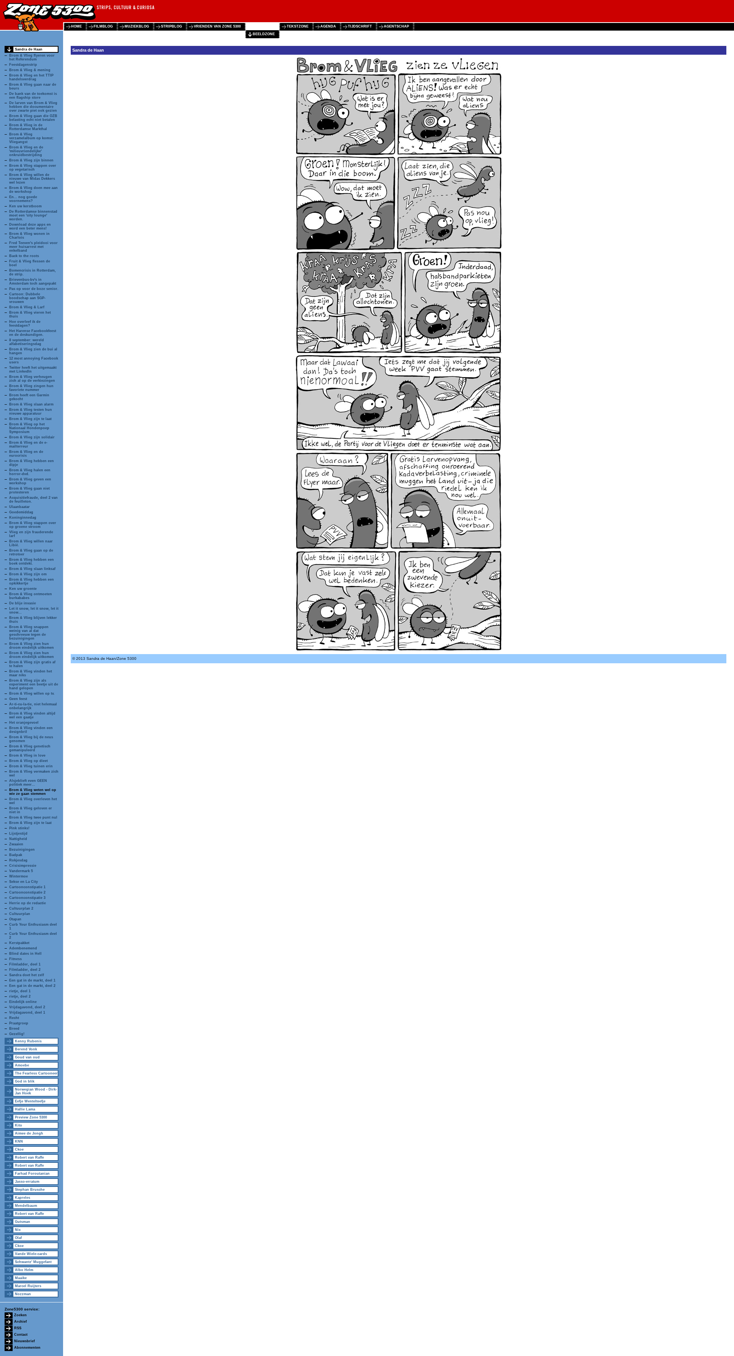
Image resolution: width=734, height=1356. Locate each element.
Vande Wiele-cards (31, 1254)
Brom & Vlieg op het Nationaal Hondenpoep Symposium (29, 428)
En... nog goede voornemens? (23, 199)
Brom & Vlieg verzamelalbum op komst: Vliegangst (31, 138)
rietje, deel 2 (20, 996)
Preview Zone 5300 (31, 1117)
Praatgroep (18, 1023)
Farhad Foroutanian (32, 1173)
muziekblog (137, 26)
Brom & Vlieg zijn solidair (32, 437)
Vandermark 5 (21, 871)
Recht (14, 1018)
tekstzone (298, 26)
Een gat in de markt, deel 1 (32, 980)
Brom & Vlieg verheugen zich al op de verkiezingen (32, 379)
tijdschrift (360, 26)
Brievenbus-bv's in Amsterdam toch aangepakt (32, 281)
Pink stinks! (19, 828)
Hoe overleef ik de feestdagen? (25, 323)
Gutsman (22, 1222)
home (76, 26)
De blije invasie (22, 603)
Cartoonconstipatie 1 (27, 887)
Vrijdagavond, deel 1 (27, 1012)
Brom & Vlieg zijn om (28, 574)
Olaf (18, 1238)
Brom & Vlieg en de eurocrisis (26, 453)
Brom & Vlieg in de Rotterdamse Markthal (28, 127)
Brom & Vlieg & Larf (26, 307)
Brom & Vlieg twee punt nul (33, 817)
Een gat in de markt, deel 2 (32, 986)
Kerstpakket (19, 943)
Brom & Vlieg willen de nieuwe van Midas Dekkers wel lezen (32, 178)
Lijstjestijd (18, 833)
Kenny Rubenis (28, 1041)
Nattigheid (18, 839)
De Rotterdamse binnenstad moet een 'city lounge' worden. (33, 215)
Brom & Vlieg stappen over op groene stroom (32, 525)
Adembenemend (23, 948)
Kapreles (22, 1198)
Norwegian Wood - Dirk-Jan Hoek (36, 1091)
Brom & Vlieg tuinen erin (31, 766)
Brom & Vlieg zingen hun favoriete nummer (31, 388)
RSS (17, 1328)
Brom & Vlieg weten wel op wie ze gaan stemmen (32, 792)
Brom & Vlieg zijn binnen (31, 160)
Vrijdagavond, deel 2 (27, 1007)
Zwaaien (16, 844)
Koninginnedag (22, 517)
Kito (18, 1125)
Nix (18, 1230)
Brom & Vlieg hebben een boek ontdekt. (31, 561)
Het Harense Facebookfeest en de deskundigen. (32, 333)
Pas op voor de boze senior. (33, 289)
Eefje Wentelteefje (30, 1101)
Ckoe (19, 1149)
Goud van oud (27, 1057)
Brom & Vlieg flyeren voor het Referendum (32, 57)
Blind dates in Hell (25, 954)
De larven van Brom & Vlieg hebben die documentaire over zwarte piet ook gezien (33, 106)
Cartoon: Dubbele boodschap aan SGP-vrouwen (27, 298)
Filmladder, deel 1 (25, 964)
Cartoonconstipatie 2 (27, 892)
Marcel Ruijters (28, 1286)
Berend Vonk (26, 1049)
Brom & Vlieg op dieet (28, 761)
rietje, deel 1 (20, 991)
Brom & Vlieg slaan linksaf (32, 569)
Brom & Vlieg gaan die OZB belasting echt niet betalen (33, 118)
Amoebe (22, 1065)
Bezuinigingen (22, 849)
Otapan (15, 919)
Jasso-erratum (27, 1181)
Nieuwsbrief (24, 1341)
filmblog (103, 26)
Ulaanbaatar (19, 507)
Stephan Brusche (30, 1190)
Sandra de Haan (28, 49)
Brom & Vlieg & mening (29, 70)
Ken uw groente (23, 589)
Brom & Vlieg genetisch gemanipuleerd (29, 748)
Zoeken (20, 1315)
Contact (21, 1334)
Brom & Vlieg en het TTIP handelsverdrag (31, 77)
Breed (14, 1028)
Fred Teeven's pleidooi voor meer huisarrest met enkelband (33, 246)
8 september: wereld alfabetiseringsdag (26, 342)
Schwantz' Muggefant (33, 1262)
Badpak (15, 855)
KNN (19, 1141)
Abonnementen (27, 1347)
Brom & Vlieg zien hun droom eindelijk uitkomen (31, 646)
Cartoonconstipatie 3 (27, 898)
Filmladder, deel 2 (25, 970)
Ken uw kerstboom (25, 206)
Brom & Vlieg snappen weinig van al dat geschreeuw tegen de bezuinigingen (29, 632)
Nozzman (23, 1294)
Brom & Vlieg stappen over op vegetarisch (32, 167)
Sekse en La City (23, 882)
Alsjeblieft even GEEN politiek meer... (28, 782)
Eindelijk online (23, 1002)
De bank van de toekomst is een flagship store (33, 95)
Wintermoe (18, 876)
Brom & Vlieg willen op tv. (32, 693)
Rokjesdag (18, 860)
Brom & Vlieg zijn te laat (30, 419)
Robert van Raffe (29, 1157)
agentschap (396, 26)
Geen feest (18, 699)
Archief (20, 1321)
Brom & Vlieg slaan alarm (31, 404)
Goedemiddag (21, 512)
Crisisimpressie (22, 866)
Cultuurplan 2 (21, 908)
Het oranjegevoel (24, 722)
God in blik (24, 1081)
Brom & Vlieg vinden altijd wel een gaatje (32, 715)
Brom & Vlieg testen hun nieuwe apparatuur (30, 411)
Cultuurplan (19, 914)
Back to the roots (24, 256)
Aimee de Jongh (29, 1133)
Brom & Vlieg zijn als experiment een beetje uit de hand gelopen (33, 684)
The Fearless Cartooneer (36, 1073)
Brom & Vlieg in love (27, 755)
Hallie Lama (25, 1109)
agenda (328, 26)
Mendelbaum (26, 1206)
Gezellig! (16, 1034)
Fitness (15, 959)
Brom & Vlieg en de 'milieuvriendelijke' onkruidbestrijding (26, 151)
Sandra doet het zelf (26, 975)
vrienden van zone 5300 (217, 26)
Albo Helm (24, 1270)
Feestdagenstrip (23, 65)
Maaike (21, 1278)
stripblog (171, 26)
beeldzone (264, 34)
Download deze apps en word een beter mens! (30, 226)
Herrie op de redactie (27, 903)
